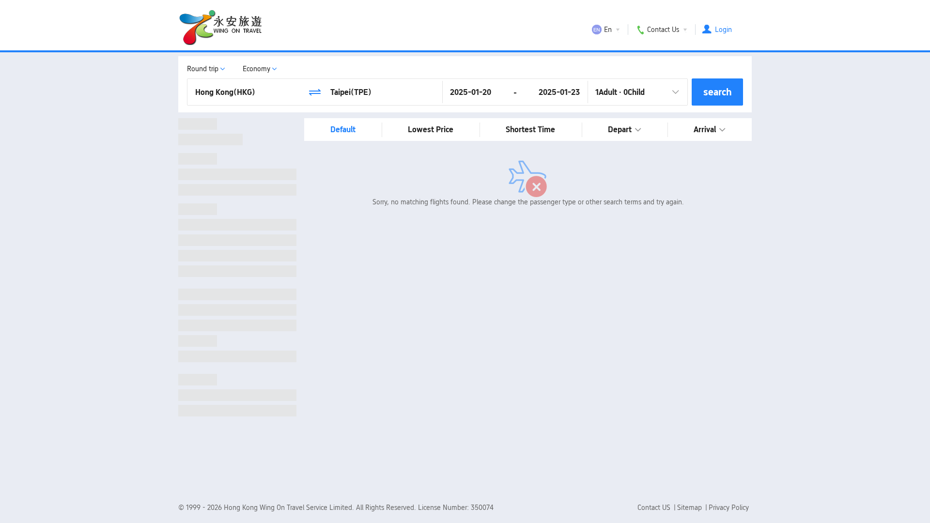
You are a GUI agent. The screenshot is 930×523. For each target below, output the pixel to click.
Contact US (654, 507)
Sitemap (690, 507)
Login (723, 29)
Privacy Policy (729, 507)
